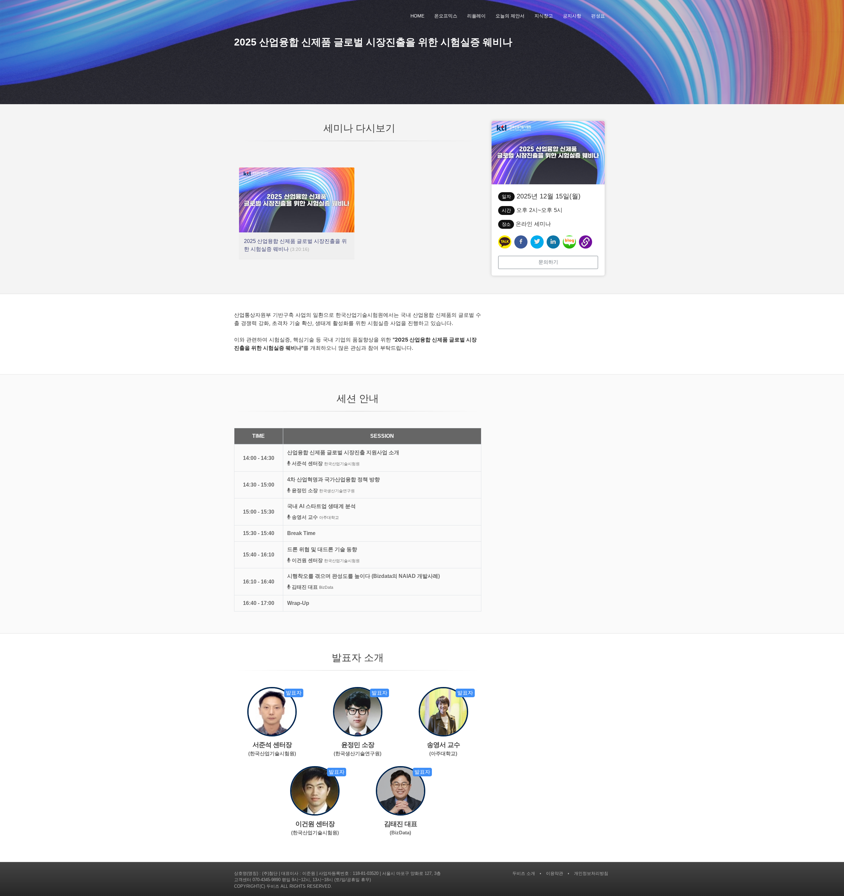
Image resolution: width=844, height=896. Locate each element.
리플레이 (476, 15)
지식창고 (543, 15)
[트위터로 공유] (537, 242)
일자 (506, 196)
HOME (417, 15)
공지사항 (572, 15)
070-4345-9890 (267, 879)
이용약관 (554, 873)
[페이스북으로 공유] (521, 242)
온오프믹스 (445, 15)
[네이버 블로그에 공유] (569, 242)
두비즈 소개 (523, 873)
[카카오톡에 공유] (504, 242)
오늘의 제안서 (510, 15)
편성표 (598, 15)
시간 (506, 210)
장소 (506, 224)
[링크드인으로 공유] (553, 242)
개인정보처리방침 (591, 873)
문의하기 (548, 262)
